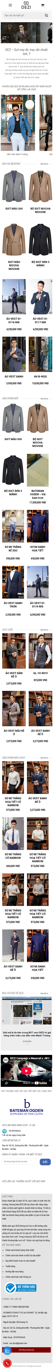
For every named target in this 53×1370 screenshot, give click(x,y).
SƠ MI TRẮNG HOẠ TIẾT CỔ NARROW (13, 802)
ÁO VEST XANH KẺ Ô (40, 732)
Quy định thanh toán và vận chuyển (20, 1260)
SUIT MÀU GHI (14, 208)
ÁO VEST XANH (14, 376)
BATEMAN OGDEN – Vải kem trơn (37, 494)
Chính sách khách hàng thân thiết (19, 1250)
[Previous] (5, 33)
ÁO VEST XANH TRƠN (13, 604)
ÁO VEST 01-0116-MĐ (14, 320)
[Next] (47, 33)
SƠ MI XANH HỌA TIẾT (37, 548)
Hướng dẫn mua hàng (14, 1271)
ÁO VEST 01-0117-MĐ (40, 320)
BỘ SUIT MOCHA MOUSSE (40, 210)
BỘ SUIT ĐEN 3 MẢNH (40, 263)
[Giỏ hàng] (42, 5)
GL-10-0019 (40, 673)
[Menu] (10, 5)
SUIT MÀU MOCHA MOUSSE (14, 265)
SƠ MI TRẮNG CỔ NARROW (13, 856)
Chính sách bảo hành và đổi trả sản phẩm (23, 1255)
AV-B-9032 (40, 376)
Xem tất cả (44, 164)
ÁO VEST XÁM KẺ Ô (14, 675)
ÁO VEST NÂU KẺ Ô (14, 732)
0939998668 (15, 1131)
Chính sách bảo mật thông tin (18, 1277)
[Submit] (46, 15)
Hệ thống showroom (26, 1350)
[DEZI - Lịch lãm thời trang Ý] (26, 5)
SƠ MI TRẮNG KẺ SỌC (13, 548)
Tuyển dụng (10, 1266)
